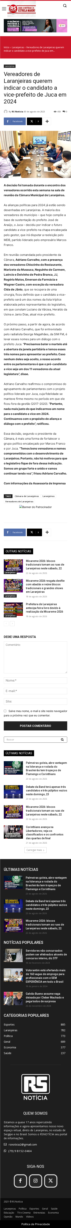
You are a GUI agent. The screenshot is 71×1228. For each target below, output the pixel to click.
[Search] (62, 740)
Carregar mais (34, 850)
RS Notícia (17, 111)
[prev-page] (6, 623)
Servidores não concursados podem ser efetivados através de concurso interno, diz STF (46, 954)
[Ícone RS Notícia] (21, 9)
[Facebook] (20, 1181)
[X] (50, 1181)
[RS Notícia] (6, 112)
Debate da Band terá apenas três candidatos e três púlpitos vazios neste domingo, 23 (46, 790)
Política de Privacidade (35, 1224)
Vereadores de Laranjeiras (19, 501)
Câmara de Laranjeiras (27, 496)
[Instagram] (35, 1181)
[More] (47, 121)
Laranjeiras (18, 47)
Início (6, 47)
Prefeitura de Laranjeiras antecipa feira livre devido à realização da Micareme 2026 (44, 608)
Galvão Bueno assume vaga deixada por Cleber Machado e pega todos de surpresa (45, 997)
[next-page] (12, 623)
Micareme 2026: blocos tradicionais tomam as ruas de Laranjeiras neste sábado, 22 (45, 564)
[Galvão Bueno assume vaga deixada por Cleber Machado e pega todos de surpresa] (13, 998)
